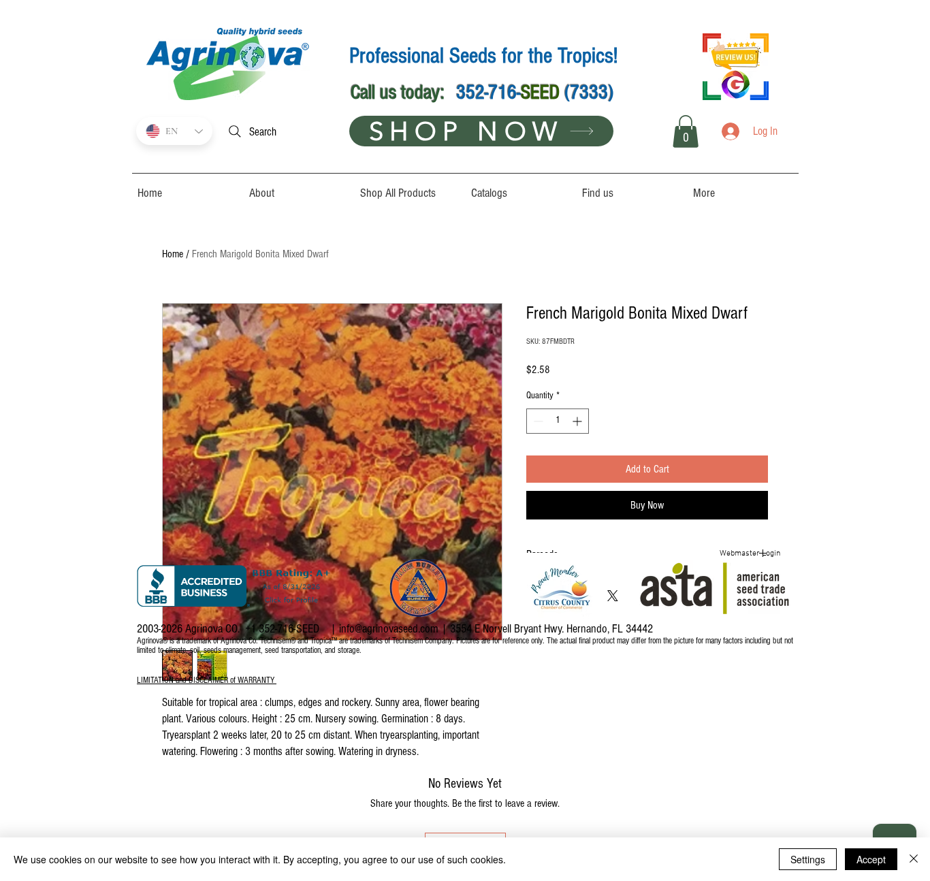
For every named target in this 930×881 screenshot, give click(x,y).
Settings (807, 859)
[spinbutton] (557, 421)
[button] (685, 131)
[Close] (913, 859)
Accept (871, 859)
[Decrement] (536, 421)
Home (172, 254)
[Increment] (578, 421)
